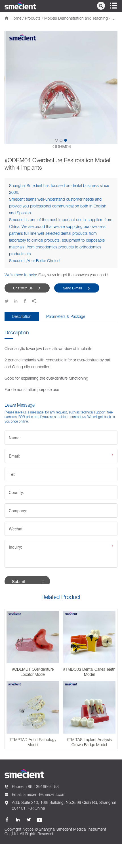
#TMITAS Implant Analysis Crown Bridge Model (89, 742)
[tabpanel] (61, 90)
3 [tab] (65, 140)
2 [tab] (61, 140)
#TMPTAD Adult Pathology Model (33, 742)
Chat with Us (27, 287)
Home (16, 18)
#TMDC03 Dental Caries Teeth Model (89, 672)
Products (33, 18)
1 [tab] (56, 140)
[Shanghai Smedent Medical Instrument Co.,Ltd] (20, 6)
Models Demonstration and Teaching (76, 18)
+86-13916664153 (42, 786)
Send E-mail (77, 287)
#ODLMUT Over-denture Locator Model (33, 672)
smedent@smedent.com (45, 794)
